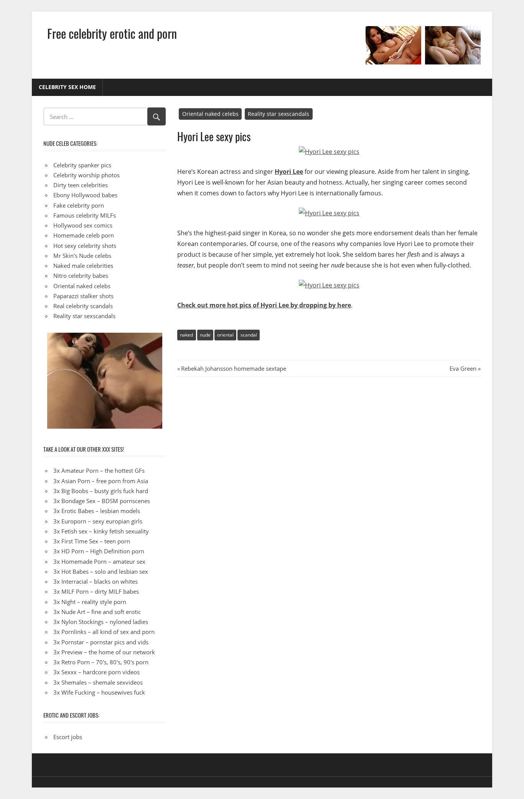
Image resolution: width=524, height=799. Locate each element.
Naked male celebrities (83, 265)
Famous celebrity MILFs (84, 215)
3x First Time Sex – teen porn (91, 541)
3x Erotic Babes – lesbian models (96, 511)
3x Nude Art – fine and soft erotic (97, 612)
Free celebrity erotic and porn (112, 33)
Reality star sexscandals (278, 113)
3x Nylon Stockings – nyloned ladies (100, 622)
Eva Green (463, 368)
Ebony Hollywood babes (85, 195)
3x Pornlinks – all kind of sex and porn (104, 632)
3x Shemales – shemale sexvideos (98, 682)
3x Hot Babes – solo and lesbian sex (100, 571)
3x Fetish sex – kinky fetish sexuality (101, 531)
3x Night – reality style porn (89, 602)
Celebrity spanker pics (82, 165)
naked (186, 335)
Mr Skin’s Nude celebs (82, 255)
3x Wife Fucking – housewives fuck (99, 692)
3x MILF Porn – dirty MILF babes (96, 591)
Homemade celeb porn (83, 235)
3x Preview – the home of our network (104, 652)
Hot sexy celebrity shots (84, 245)
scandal (249, 335)
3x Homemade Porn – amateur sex (99, 561)
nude (205, 335)
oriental (225, 335)
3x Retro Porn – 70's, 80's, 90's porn (100, 662)
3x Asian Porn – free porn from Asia (100, 481)
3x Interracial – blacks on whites (95, 581)
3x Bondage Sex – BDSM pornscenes (101, 501)
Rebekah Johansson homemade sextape (233, 368)
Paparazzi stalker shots (83, 296)
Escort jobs (67, 737)
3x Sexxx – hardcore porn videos (96, 672)
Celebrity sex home (67, 87)
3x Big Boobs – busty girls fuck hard (100, 491)
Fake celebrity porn (78, 205)
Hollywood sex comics (82, 225)
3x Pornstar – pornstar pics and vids (100, 642)
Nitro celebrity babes (80, 275)
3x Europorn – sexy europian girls (97, 521)
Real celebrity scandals (83, 306)
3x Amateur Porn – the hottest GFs (99, 470)
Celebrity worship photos (86, 175)
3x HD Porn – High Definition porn (98, 551)
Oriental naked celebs (210, 113)
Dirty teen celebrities (80, 185)
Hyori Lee (289, 171)
